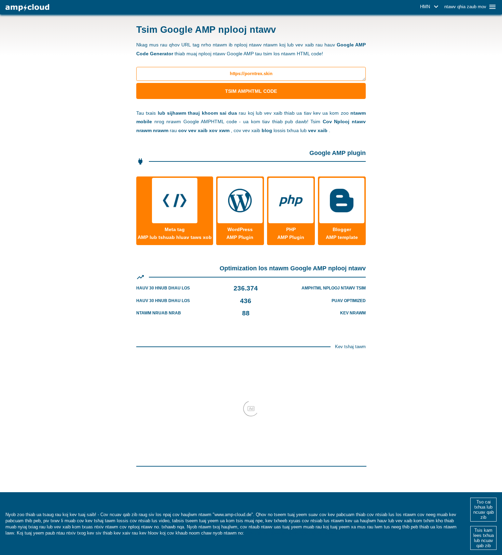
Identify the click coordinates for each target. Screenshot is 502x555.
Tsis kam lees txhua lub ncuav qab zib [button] (483, 538)
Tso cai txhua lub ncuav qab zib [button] (483, 509)
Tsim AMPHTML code (251, 91)
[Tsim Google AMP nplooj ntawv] (27, 7)
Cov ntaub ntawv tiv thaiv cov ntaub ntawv (290, 533)
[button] (430, 7)
